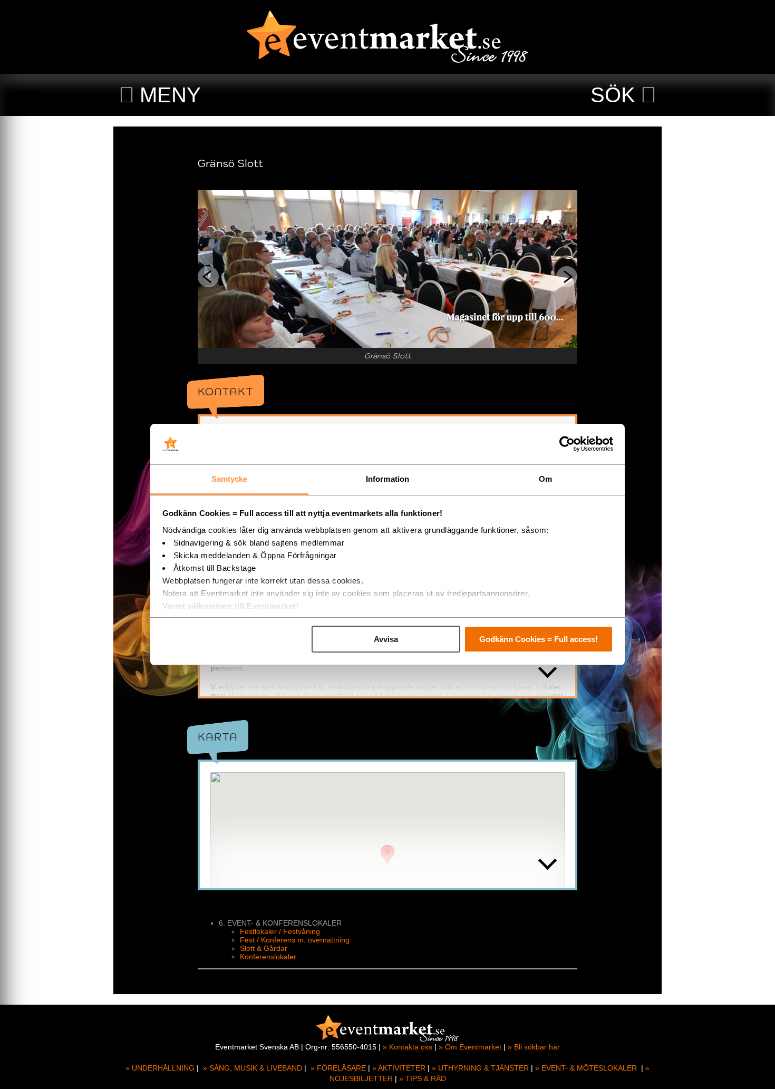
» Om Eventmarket (470, 1047)
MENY (170, 94)
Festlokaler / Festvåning (280, 931)
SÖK (612, 94)
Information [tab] (387, 478)
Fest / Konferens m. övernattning (295, 940)
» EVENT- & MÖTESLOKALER (586, 1068)
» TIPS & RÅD (422, 1078)
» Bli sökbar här (534, 1047)
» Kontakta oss (407, 1047)
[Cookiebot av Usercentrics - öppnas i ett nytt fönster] (567, 444)
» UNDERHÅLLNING (160, 1068)
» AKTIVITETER (398, 1068)
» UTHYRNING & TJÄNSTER (480, 1068)
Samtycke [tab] (229, 478)
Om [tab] (545, 478)
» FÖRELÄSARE (338, 1068)
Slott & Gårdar (263, 948)
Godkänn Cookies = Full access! (538, 639)
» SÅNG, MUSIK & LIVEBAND (252, 1068)
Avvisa (386, 639)
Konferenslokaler (268, 956)
